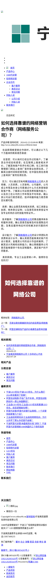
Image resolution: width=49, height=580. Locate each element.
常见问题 (15, 92)
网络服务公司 (17, 318)
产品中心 (10, 71)
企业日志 (10, 82)
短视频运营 (11, 79)
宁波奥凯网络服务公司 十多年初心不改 (24, 354)
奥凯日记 (15, 89)
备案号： (5, 550)
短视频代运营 (12, 448)
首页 (12, 68)
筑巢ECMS (33, 562)
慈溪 (32, 542)
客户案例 (15, 86)
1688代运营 (11, 75)
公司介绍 (15, 99)
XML (8, 472)
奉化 (41, 542)
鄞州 (18, 542)
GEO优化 (10, 451)
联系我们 (10, 105)
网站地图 (10, 470)
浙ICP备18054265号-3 (19, 550)
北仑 (22, 542)
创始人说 (10, 95)
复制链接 (30, 516)
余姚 (36, 542)
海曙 (27, 542)
